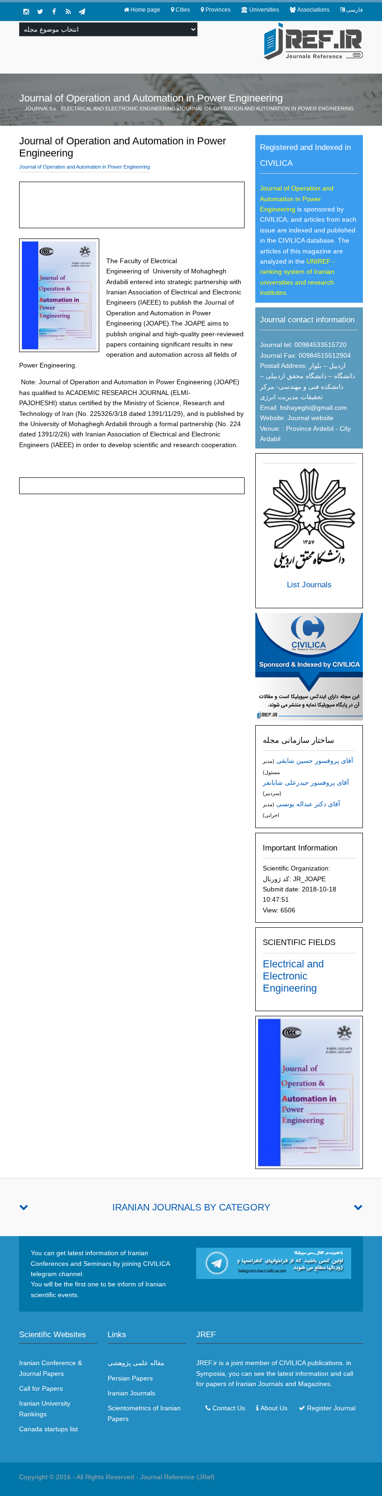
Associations (313, 10)
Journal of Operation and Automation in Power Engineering (266, 108)
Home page (145, 10)
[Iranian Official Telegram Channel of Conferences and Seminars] (273, 1262)
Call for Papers (41, 1388)
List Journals (309, 584)
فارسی (354, 10)
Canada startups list (48, 1429)
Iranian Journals (131, 1393)
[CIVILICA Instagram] (26, 12)
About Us (273, 1408)
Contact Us (228, 1408)
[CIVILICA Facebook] (54, 12)
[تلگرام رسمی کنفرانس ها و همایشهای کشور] (82, 12)
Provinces (218, 10)
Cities (183, 10)
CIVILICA (292, 1363)
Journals (38, 108)
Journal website (310, 418)
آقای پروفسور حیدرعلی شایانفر (306, 782)
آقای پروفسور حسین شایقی (314, 760)
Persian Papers (130, 1378)
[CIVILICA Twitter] (40, 12)
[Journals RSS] (68, 12)
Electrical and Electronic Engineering (118, 108)
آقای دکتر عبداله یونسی (308, 804)
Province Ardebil (309, 428)
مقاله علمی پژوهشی (136, 1363)
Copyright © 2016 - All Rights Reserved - (79, 1477)
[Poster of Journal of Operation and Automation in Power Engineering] (309, 1091)
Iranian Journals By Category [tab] (191, 1207)
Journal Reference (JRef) (177, 1477)
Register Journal (331, 1408)
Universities (264, 10)
